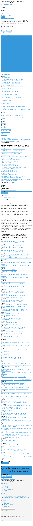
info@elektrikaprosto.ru (8, 4)
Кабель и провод (6, 158)
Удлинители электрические (9, 174)
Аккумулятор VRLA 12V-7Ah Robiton (12, 288)
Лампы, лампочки (6, 162)
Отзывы (6, 487)
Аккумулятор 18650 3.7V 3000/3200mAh (13, 306)
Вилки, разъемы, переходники (10, 153)
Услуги (3, 56)
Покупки (3, 44)
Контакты (4, 71)
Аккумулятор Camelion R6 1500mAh (12, 252)
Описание (7, 195)
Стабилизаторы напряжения (10, 168)
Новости (6, 486)
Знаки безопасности (7, 155)
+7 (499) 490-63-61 (6, 31)
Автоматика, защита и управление (12, 150)
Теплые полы (5, 173)
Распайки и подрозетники (9, 164)
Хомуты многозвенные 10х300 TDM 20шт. (14, 398)
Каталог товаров (6, 55)
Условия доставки (6, 47)
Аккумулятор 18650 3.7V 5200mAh (11, 301)
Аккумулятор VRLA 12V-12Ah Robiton (12, 297)
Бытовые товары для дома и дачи (11, 152)
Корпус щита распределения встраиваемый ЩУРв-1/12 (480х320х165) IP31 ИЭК (15, 436)
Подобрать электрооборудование (12, 38)
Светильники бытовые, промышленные (13, 167)
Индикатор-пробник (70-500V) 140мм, (13, 451)
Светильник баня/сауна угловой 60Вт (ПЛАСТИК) (16, 380)
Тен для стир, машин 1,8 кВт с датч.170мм (14, 414)
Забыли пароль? (6, 15)
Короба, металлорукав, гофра (10, 159)
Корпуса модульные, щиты (9, 161)
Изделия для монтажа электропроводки (14, 156)
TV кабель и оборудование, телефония (13, 149)
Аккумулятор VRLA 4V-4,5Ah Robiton (12, 283)
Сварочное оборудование (9, 165)
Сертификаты (8, 489)
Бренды (3, 50)
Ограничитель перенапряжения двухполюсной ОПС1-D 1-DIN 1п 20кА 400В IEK (16, 365)
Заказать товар (5, 463)
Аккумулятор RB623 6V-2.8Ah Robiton (12, 328)
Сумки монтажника (7, 170)
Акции (3, 61)
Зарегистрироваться (7, 18)
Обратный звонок (6, 477)
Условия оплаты (6, 46)
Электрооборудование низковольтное (13, 176)
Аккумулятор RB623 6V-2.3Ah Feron (12, 333)
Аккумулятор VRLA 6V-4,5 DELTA (11, 324)
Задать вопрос (5, 474)
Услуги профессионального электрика (13, 40)
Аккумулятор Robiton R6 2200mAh (11, 243)
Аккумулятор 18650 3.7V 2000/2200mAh (13, 310)
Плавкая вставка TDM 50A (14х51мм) (12, 359)
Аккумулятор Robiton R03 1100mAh (12, 247)
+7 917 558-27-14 (6, 32)
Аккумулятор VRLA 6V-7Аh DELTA (11, 319)
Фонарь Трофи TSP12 (7, 441)
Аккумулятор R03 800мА (8, 271)
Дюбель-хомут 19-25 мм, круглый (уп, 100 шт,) (15, 389)
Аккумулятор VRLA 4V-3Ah (9, 338)
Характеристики (9, 197)
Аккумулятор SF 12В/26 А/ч (9, 315)
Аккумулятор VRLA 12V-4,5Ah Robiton (12, 292)
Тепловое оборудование (9, 171)
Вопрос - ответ (5, 49)
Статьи (6, 490)
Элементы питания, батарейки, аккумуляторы (15, 179)
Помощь (3, 62)
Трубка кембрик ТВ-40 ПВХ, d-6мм (12, 384)
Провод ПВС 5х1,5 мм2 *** (9, 446)
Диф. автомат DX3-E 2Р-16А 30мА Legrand (14, 402)
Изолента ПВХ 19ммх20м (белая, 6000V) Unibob (16, 393)
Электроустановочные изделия (11, 177)
